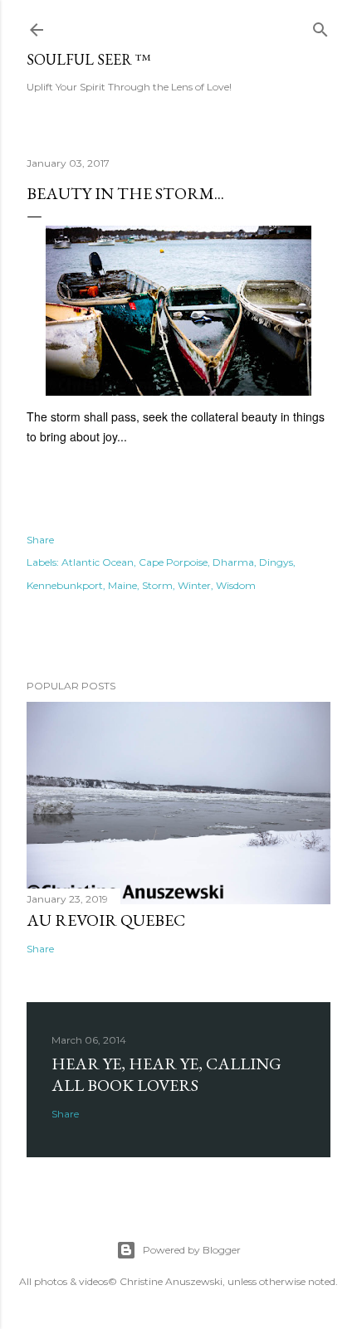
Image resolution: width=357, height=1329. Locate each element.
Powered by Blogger (192, 1250)
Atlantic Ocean (97, 562)
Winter (194, 585)
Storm (157, 585)
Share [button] (40, 539)
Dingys (276, 562)
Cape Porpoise (173, 562)
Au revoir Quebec (106, 920)
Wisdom (236, 585)
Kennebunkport (65, 585)
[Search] (320, 26)
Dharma (233, 562)
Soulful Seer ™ (89, 59)
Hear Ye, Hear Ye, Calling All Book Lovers (166, 1074)
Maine (122, 585)
